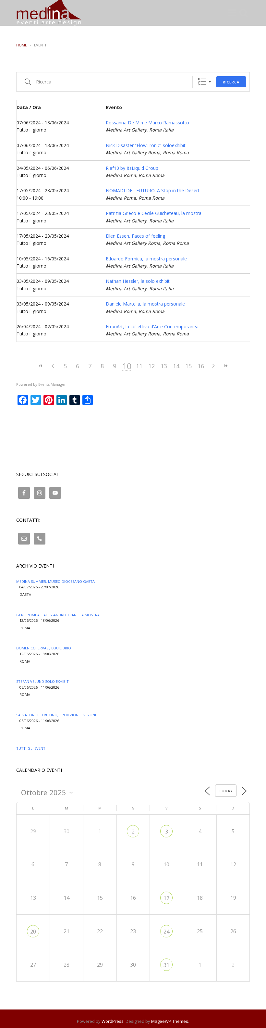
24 (166, 931)
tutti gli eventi (31, 748)
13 (164, 366)
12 (151, 366)
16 (201, 366)
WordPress (113, 1021)
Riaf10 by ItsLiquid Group (132, 168)
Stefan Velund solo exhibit (42, 681)
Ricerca (231, 82)
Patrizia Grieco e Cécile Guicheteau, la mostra (153, 213)
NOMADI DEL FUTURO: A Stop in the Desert (153, 190)
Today (226, 790)
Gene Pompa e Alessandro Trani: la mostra (58, 614)
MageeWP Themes (169, 1021)
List (202, 82)
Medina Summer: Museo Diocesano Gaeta (55, 581)
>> (225, 366)
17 (166, 898)
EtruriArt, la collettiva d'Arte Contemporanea (152, 326)
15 (188, 366)
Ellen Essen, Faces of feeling (135, 236)
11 (139, 366)
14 (176, 366)
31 (166, 965)
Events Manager (52, 384)
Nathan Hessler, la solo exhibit (138, 281)
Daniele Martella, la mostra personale (145, 304)
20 (33, 931)
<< (40, 366)
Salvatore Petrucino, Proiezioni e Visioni (56, 714)
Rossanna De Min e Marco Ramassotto (147, 122)
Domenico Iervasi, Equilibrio (43, 648)
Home (21, 45)
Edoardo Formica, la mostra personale (146, 259)
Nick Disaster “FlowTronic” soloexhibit (146, 145)
